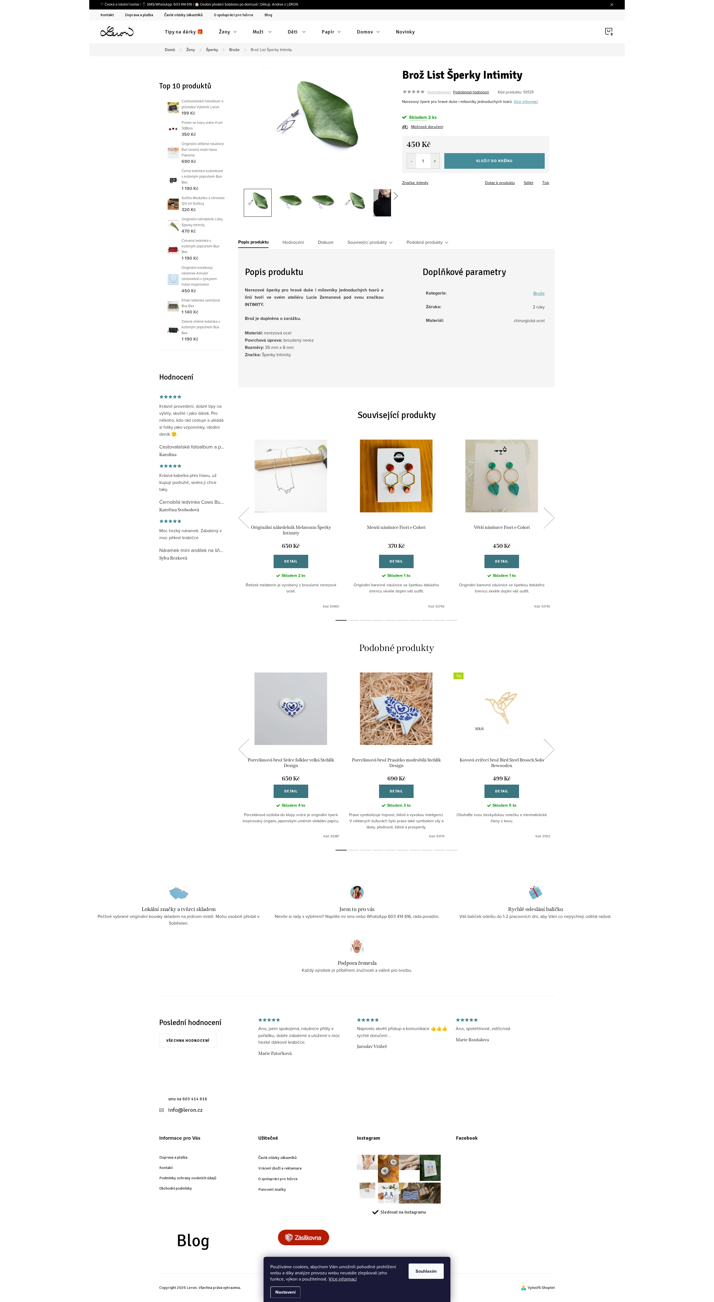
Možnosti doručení (427, 126)
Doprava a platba (139, 15)
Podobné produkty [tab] (425, 242)
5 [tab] (390, 620)
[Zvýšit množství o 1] (435, 160)
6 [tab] (402, 620)
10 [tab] (451, 620)
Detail (291, 561)
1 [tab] (341, 620)
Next (548, 518)
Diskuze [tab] (326, 242)
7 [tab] (414, 620)
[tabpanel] (291, 524)
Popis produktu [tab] (253, 242)
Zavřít (433, 181)
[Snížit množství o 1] (411, 160)
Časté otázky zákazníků (183, 15)
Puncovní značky (272, 1189)
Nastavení (285, 1292)
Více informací (343, 1279)
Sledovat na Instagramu (403, 1212)
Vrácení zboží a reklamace (280, 1168)
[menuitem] (184, 32)
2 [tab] (353, 620)
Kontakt (107, 15)
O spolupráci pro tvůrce (233, 15)
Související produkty (367, 242)
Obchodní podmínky (175, 1188)
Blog (268, 15)
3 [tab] (365, 620)
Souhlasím (426, 1271)
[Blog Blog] (204, 1243)
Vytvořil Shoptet (541, 1287)
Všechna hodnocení (187, 1040)
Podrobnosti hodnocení (471, 92)
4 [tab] (377, 620)
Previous (243, 518)
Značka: (415, 182)
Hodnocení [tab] (293, 242)
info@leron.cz (185, 1109)
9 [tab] (439, 620)
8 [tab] (427, 620)
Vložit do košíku (494, 161)
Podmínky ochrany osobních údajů (187, 1178)
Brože (539, 293)
